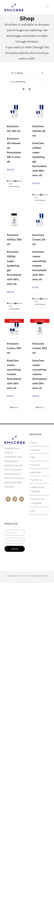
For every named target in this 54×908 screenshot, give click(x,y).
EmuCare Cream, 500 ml (39, 348)
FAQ (33, 457)
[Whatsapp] (21, 499)
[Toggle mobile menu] (48, 6)
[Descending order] (42, 73)
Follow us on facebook (37, 489)
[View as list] (29, 89)
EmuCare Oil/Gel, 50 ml (38, 131)
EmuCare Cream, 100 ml (14, 348)
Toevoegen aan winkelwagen (11, 184)
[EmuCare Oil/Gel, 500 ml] (14, 220)
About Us (35, 450)
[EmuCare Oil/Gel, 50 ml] (39, 111)
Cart (33, 510)
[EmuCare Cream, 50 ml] (39, 220)
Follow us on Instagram (37, 501)
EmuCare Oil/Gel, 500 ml (14, 240)
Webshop (36, 472)
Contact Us (36, 479)
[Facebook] (8, 499)
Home (34, 442)
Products (35, 464)
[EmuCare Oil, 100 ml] (14, 111)
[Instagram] (14, 499)
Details (19, 181)
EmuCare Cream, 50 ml (38, 240)
